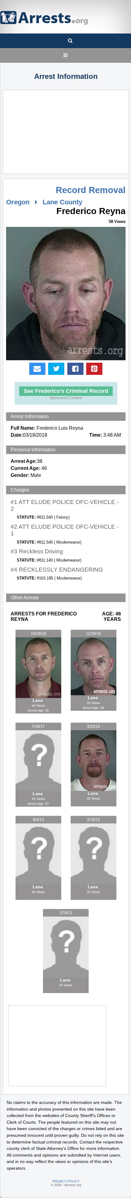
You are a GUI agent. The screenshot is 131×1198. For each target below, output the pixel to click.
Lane (38, 700)
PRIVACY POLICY (66, 1181)
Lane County (62, 202)
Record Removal (91, 190)
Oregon (18, 202)
